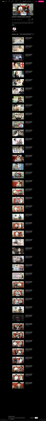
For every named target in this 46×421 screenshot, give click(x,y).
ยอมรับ (36, 417)
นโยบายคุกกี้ (12, 419)
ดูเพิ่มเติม (13, 24)
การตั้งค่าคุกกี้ (32, 417)
